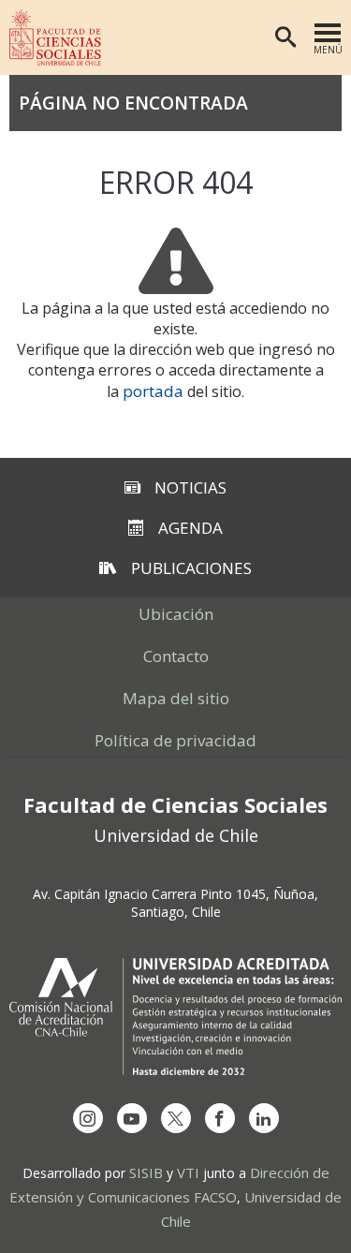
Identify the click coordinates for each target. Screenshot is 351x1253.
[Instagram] (88, 1118)
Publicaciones (191, 568)
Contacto (176, 656)
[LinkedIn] (264, 1118)
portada (153, 391)
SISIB (146, 1172)
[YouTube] (132, 1118)
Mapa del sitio (176, 698)
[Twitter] (176, 1118)
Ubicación (176, 614)
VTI (188, 1172)
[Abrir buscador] (285, 37)
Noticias (190, 487)
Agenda (190, 527)
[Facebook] (220, 1118)
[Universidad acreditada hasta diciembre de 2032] (175, 1016)
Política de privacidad (175, 740)
